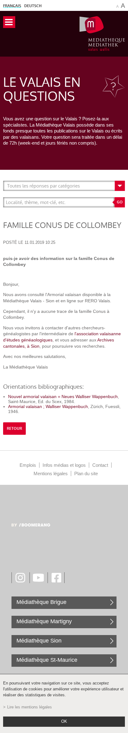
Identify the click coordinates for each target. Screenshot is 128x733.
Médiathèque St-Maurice (46, 660)
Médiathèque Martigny (44, 621)
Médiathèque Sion (39, 641)
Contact (100, 465)
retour (14, 428)
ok (64, 721)
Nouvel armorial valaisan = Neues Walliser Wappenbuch (63, 396)
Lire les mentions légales (29, 707)
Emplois (28, 465)
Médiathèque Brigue (41, 602)
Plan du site (86, 473)
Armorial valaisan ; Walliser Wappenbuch (48, 406)
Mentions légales (51, 473)
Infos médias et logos (64, 465)
